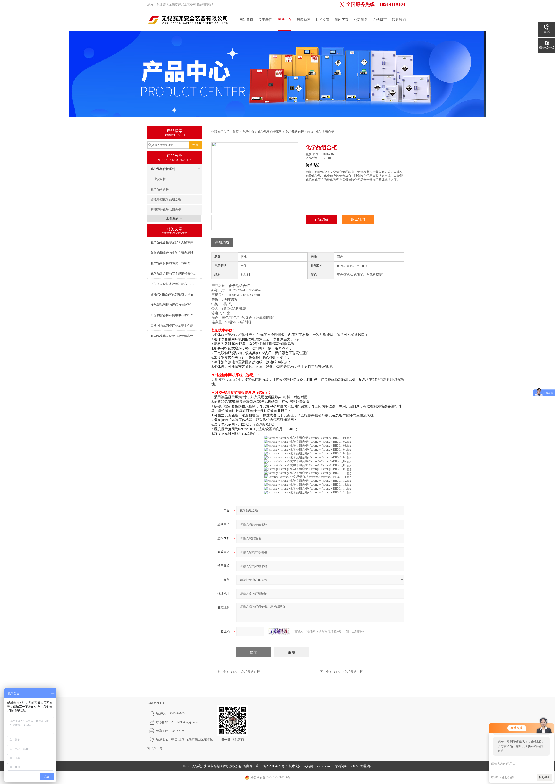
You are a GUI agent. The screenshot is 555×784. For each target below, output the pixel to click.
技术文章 (323, 20)
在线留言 (380, 20)
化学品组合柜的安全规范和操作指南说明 (176, 273)
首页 (236, 131)
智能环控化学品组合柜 (166, 199)
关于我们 (265, 20)
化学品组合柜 (160, 189)
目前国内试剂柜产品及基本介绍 (172, 325)
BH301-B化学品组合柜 (348, 671)
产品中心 (284, 20)
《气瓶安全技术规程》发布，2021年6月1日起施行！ (176, 284)
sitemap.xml (324, 766)
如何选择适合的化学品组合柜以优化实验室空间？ (176, 252)
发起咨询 (544, 777)
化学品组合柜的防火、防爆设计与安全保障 (176, 263)
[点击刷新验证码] (279, 631)
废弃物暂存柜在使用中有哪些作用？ (175, 315)
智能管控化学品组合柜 (166, 209)
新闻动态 (303, 20)
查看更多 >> (174, 218)
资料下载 (342, 20)
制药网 (308, 766)
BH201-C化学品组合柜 (245, 671)
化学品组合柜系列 (163, 169)
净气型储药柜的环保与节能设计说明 (175, 304)
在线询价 (321, 219)
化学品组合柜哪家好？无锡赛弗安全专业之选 (176, 242)
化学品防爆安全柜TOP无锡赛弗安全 (175, 336)
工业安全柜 (158, 179)
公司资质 (361, 20)
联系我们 (399, 20)
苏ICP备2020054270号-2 (271, 766)
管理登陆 (366, 766)
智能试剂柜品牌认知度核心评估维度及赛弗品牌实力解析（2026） (176, 294)
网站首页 (246, 20)
